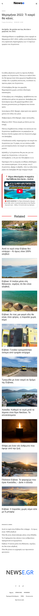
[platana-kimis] (19, 465)
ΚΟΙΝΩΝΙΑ (27, 592)
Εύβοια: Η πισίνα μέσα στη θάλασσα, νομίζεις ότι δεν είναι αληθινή (16, 284)
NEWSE (4, 11)
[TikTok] (23, 586)
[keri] (19, 431)
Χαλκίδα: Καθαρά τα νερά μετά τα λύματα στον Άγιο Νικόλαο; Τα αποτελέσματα (18, 412)
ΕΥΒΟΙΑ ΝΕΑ (18, 592)
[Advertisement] (15, 58)
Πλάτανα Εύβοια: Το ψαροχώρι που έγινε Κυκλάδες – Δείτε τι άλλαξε (19, 481)
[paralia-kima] (19, 233)
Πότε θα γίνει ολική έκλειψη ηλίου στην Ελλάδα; (19, 535)
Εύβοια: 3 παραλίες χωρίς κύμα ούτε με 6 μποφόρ (19, 510)
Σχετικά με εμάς (19, 600)
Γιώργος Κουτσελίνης (7, 22)
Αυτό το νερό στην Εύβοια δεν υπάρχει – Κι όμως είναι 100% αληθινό (16, 251)
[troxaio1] (19, 367)
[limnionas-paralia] (19, 496)
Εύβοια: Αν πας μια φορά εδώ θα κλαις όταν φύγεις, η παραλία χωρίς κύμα (19, 317)
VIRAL (22, 596)
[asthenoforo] (19, 335)
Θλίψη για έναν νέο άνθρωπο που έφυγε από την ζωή (18, 447)
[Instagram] (19, 586)
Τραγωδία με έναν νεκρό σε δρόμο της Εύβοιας (18, 381)
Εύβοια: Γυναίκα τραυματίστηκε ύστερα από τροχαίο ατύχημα (17, 351)
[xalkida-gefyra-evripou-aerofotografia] (19, 397)
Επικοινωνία (29, 596)
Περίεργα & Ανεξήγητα (12, 596)
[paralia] (19, 268)
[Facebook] (16, 586)
